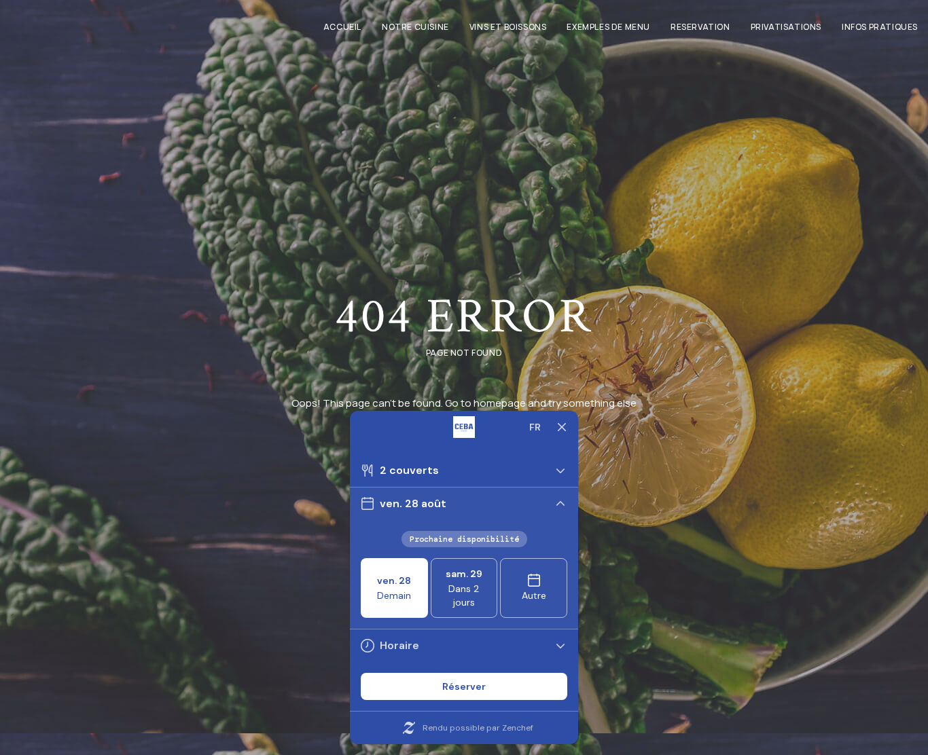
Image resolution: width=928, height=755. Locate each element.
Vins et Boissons (508, 27)
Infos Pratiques (880, 27)
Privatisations (786, 27)
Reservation (700, 27)
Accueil (342, 27)
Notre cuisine (415, 27)
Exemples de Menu (608, 27)
